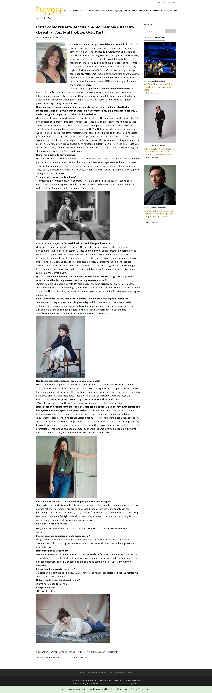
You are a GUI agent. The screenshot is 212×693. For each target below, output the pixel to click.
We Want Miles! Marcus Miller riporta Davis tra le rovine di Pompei (158, 87)
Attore (54, 652)
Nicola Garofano (152, 93)
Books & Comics (130, 10)
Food (140, 10)
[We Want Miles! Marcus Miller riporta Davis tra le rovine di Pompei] (160, 60)
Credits (129, 673)
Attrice (63, 652)
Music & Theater (71, 10)
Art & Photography (114, 10)
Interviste (113, 652)
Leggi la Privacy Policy (133, 689)
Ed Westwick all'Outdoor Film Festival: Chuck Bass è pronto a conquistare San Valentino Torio (159, 215)
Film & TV (83, 10)
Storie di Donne (70, 657)
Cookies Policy (113, 673)
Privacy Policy (85, 673)
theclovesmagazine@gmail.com (128, 684)
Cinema (81, 652)
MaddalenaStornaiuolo (48, 657)
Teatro (83, 657)
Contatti (157, 2)
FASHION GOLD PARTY (96, 652)
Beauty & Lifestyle (151, 10)
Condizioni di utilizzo (98, 673)
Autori (72, 652)
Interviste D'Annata (169, 10)
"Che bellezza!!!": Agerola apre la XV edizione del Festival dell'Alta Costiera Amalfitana (159, 152)
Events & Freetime (97, 10)
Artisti (45, 652)
